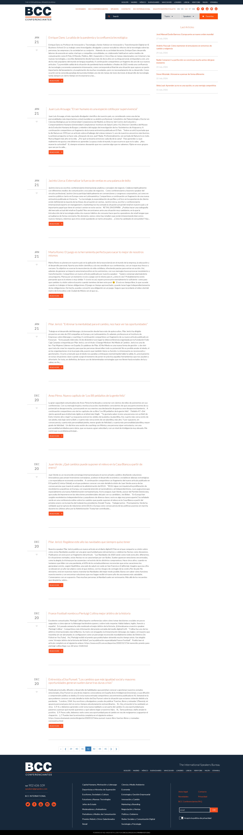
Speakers (115, 9)
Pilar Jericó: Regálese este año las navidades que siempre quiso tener (89, 541)
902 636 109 (37, 785)
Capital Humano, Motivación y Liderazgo (99, 784)
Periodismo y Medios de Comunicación (99, 814)
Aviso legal (183, 791)
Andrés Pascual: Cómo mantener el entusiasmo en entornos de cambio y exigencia (184, 47)
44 (100, 749)
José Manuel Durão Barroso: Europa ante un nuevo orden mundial (184, 34)
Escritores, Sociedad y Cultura (95, 794)
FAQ (200, 801)
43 (94, 749)
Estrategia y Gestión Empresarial (136, 794)
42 (88, 749)
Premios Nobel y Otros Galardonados (98, 819)
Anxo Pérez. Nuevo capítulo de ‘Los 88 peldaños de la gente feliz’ (87, 395)
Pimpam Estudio (143, 832)
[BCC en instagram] (211, 8)
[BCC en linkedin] (216, 8)
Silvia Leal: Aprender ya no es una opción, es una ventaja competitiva (186, 85)
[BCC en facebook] (202, 8)
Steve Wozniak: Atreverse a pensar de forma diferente (180, 74)
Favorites (209, 16)
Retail (84, 824)
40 (77, 749)
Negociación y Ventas (131, 809)
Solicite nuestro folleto (164, 9)
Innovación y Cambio (131, 799)
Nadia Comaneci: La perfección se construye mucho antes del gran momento (185, 61)
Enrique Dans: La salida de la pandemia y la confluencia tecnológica (88, 37)
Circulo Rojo (128, 832)
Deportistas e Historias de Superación (99, 789)
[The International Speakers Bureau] (39, 14)
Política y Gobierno (130, 814)
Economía (126, 789)
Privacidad (202, 796)
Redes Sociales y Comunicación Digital (138, 819)
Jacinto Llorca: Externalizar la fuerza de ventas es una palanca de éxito (90, 180)
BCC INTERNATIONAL (35, 796)
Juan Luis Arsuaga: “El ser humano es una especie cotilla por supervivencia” (93, 109)
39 (71, 749)
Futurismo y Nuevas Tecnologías (96, 799)
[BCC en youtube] (207, 8)
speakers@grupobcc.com (36, 789)
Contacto (125, 9)
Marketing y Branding (131, 804)
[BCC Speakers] (38, 768)
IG (104, 832)
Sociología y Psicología (131, 824)
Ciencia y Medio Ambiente (133, 784)
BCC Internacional (141, 9)
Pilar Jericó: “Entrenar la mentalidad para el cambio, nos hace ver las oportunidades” (98, 324)
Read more (54, 81)
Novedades (81, 9)
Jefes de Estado (89, 804)
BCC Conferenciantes (98, 9)
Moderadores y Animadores (94, 809)
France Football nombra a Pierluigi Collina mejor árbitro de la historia (89, 613)
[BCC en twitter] (198, 8)
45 (105, 749)
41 (82, 749)
